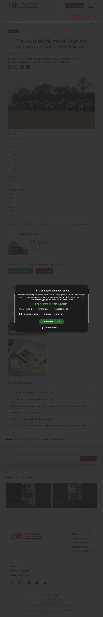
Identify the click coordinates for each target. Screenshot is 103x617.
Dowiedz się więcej (66, 300)
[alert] (51, 308)
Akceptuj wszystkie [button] (51, 321)
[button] (51, 304)
